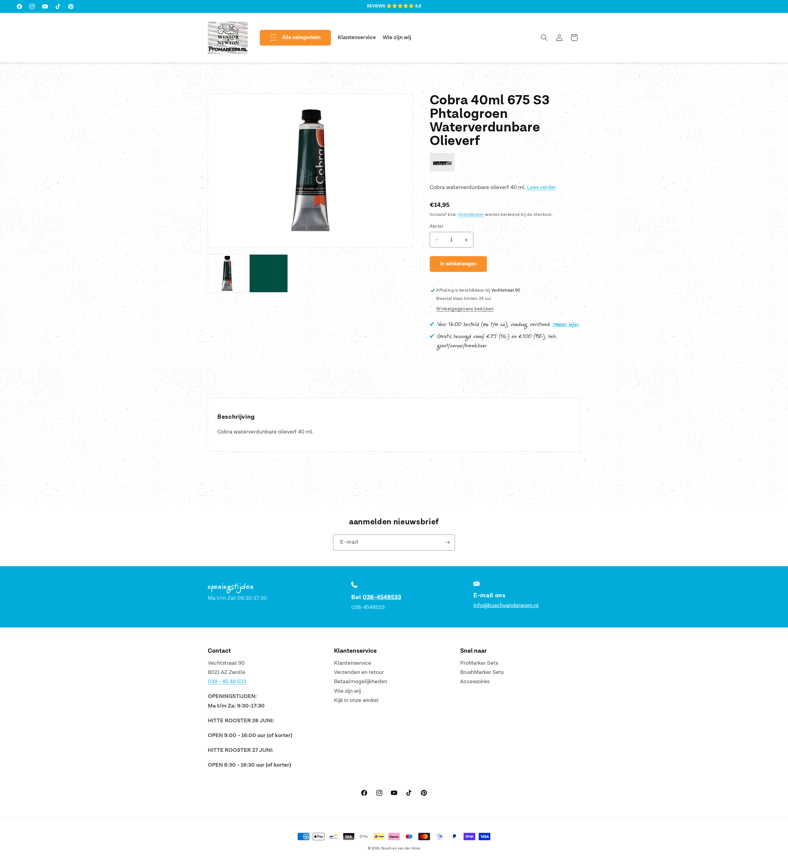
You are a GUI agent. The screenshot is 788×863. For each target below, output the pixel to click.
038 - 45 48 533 (227, 682)
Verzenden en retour (359, 672)
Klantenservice (352, 663)
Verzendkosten (471, 214)
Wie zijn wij (347, 691)
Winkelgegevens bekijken (464, 309)
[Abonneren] (447, 542)
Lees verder (541, 187)
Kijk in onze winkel (356, 700)
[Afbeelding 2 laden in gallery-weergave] (268, 273)
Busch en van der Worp (400, 848)
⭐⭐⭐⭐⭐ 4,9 (403, 6)
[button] (290, 38)
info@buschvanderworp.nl (506, 605)
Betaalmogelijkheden (360, 682)
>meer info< (566, 324)
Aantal (437, 226)
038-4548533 (382, 597)
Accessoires (474, 682)
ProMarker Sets (479, 663)
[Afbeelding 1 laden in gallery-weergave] (227, 273)
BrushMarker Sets (482, 672)
